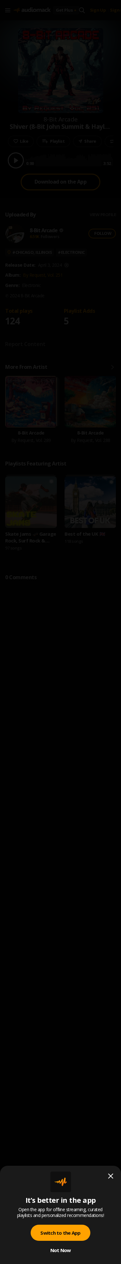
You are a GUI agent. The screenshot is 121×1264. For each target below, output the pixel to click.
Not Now (60, 1250)
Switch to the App (60, 1233)
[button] (60, 632)
